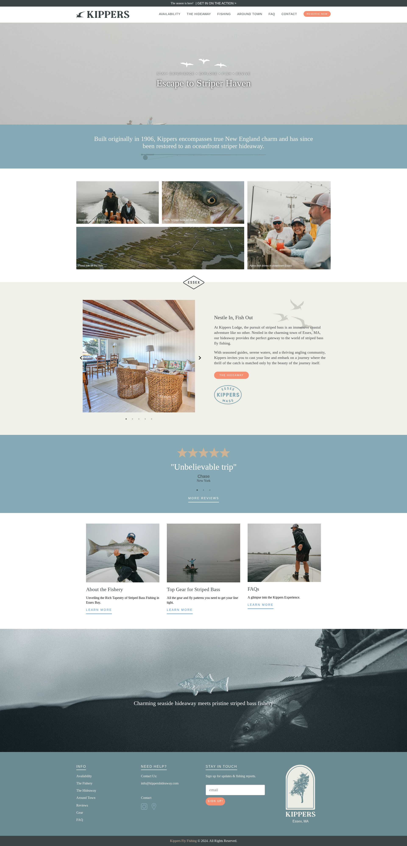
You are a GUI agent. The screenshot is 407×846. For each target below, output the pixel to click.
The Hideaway (86, 790)
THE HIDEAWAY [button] (231, 375)
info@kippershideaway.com (159, 783)
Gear (79, 812)
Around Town (85, 798)
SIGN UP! (215, 801)
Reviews (82, 805)
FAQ (79, 820)
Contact (146, 798)
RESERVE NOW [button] (317, 14)
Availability (84, 776)
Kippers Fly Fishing (183, 841)
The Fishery (84, 783)
